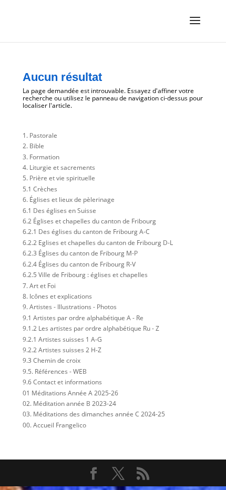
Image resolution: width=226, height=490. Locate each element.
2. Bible (33, 145)
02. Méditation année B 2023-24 (69, 403)
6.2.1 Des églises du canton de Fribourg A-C (86, 231)
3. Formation (41, 156)
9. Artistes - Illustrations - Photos (70, 306)
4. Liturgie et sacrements (59, 167)
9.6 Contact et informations (62, 381)
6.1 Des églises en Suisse (59, 210)
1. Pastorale (40, 135)
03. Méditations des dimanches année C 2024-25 (94, 414)
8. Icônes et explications (57, 296)
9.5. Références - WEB (55, 371)
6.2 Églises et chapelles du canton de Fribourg (89, 221)
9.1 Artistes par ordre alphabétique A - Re (83, 317)
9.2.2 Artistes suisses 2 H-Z (62, 349)
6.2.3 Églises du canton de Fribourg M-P (80, 253)
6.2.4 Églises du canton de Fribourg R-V (79, 264)
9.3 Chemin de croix (51, 360)
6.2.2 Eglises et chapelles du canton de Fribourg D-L (98, 242)
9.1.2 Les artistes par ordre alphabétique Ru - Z (91, 328)
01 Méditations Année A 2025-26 (70, 393)
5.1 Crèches (40, 189)
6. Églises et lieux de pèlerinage (69, 199)
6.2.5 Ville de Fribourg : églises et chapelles (85, 274)
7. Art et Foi (39, 285)
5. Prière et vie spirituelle (59, 177)
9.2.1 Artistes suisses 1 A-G (62, 339)
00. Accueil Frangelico (54, 425)
